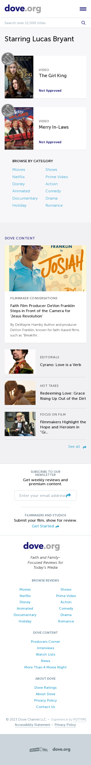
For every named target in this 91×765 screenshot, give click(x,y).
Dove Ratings (45, 687)
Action (52, 184)
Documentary (25, 198)
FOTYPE (79, 719)
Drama (51, 198)
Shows (51, 169)
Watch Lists (45, 654)
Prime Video (57, 177)
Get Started (43, 526)
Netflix (18, 177)
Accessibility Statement (32, 725)
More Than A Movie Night (45, 667)
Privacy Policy (45, 700)
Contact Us (45, 707)
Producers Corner (45, 641)
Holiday (19, 205)
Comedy (53, 191)
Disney (18, 184)
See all (74, 446)
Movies (18, 169)
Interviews (45, 648)
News (45, 661)
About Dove (45, 694)
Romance (54, 205)
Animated (21, 191)
